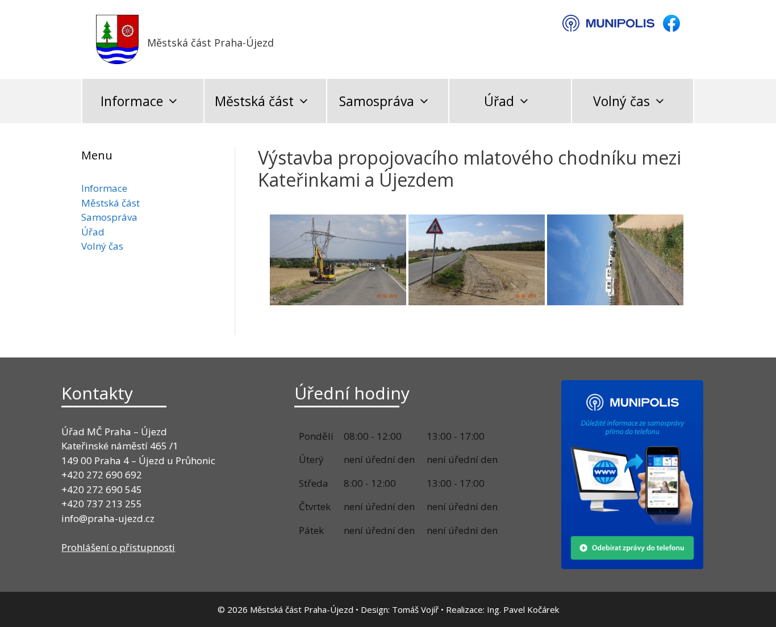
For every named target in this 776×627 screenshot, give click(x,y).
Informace (132, 101)
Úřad (499, 101)
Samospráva (376, 101)
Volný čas (621, 101)
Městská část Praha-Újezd (210, 42)
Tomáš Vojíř (415, 609)
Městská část (254, 101)
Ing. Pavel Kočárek (523, 609)
